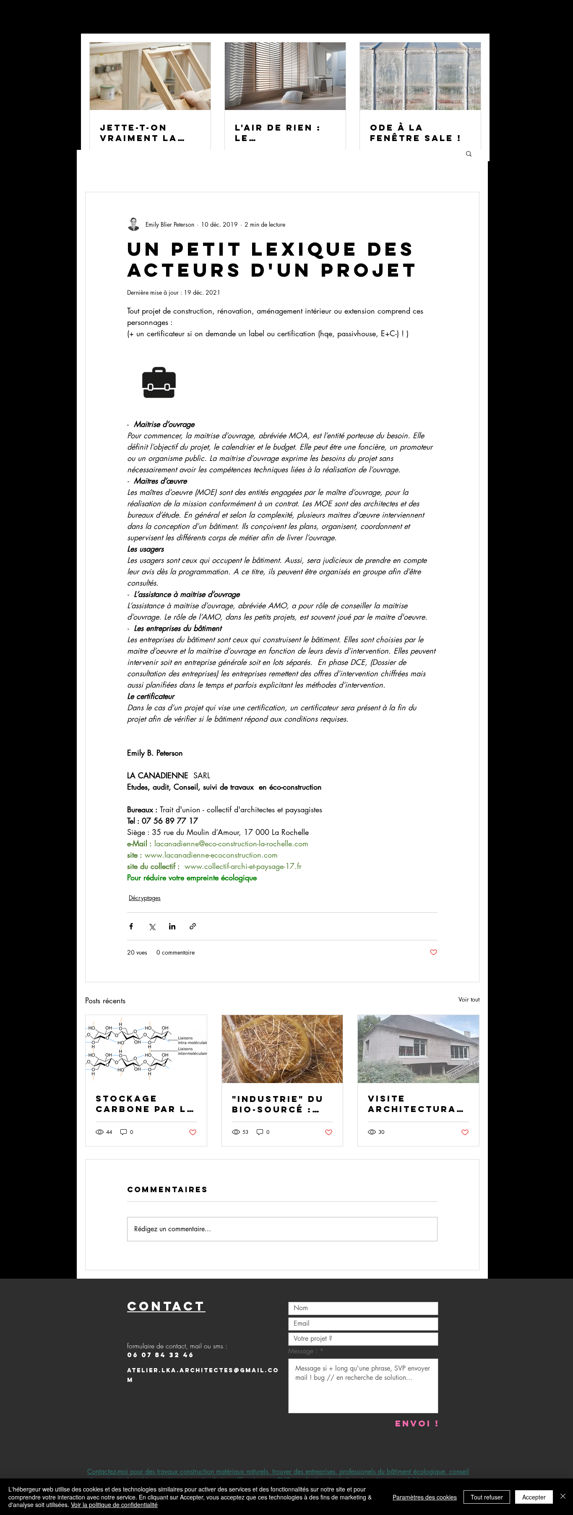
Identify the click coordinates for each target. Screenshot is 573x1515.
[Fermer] (563, 1496)
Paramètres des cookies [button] (425, 1497)
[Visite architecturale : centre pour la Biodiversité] (418, 1049)
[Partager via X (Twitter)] (152, 926)
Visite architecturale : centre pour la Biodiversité (417, 1103)
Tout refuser (487, 1497)
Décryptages (145, 898)
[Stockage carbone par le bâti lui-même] (146, 1049)
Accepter (534, 1497)
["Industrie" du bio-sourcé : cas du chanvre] (282, 1049)
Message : (304, 1351)
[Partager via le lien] (193, 926)
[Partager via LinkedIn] (172, 926)
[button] (469, 153)
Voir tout (468, 999)
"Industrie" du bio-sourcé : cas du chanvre (282, 1104)
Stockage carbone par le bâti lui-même (145, 1103)
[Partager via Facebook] (131, 926)
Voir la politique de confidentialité (114, 1504)
